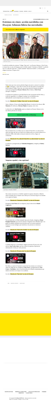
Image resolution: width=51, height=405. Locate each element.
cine (8, 86)
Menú (47, 8)
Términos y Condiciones (20, 391)
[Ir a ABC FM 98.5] (43, 11)
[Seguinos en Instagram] (47, 398)
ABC (5, 7)
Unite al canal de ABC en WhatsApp (26, 114)
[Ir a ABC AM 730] (38, 11)
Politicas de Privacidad (34, 391)
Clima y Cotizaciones (38, 8)
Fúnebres (44, 391)
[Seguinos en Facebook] (43, 398)
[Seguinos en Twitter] (45, 398)
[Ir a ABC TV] (35, 11)
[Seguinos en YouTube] (46, 398)
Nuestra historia (9, 391)
